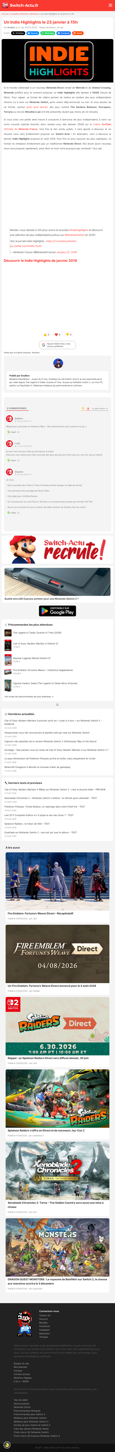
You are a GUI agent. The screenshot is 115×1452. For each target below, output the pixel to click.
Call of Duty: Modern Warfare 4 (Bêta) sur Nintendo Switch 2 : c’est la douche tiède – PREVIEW (54, 789)
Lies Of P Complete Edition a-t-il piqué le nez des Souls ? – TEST (39, 815)
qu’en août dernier (37, 107)
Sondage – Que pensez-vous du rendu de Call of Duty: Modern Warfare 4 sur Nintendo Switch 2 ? (56, 750)
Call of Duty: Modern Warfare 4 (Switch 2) (35, 643)
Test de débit (21, 1400)
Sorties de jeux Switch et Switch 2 (32, 1425)
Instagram (44, 1329)
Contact (18, 1370)
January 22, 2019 (66, 252)
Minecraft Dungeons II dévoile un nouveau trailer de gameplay (37, 767)
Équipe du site (21, 1363)
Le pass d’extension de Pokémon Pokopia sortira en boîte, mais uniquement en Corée (49, 758)
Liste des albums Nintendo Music (31, 1428)
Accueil (5, 14)
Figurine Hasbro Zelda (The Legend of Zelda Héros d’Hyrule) (45, 683)
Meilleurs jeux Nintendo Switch (30, 1418)
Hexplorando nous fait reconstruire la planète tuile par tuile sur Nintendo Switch (46, 732)
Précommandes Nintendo (27, 1410)
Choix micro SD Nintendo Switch (31, 1432)
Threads (43, 1337)
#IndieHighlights (78, 230)
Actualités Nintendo (19, 14)
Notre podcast (21, 1403)
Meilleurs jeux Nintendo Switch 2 (31, 1421)
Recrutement (20, 1367)
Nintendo (34, 14)
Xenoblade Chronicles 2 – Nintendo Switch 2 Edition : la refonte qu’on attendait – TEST (50, 798)
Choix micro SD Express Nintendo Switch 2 (37, 1435)
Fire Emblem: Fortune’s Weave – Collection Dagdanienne (43, 670)
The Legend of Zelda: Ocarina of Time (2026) (37, 632)
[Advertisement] (57, 189)
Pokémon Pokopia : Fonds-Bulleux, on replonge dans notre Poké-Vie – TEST (44, 806)
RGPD (26, 1381)
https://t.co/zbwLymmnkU (61, 241)
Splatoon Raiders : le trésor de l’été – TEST (27, 823)
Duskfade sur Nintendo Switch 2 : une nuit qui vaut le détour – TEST (40, 832)
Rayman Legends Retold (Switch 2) (31, 658)
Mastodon (44, 1333)
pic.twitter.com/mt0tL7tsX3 (26, 246)
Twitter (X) (44, 1315)
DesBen (11, 27)
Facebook (44, 1326)
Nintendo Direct (22, 1407)
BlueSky (43, 1322)
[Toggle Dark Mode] (7, 1444)
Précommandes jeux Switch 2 (29, 1414)
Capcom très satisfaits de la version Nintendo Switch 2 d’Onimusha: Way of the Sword (50, 741)
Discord (43, 1319)
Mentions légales (23, 1377)
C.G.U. (17, 1381)
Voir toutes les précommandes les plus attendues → (29, 696)
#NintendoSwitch (74, 234)
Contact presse (22, 1374)
